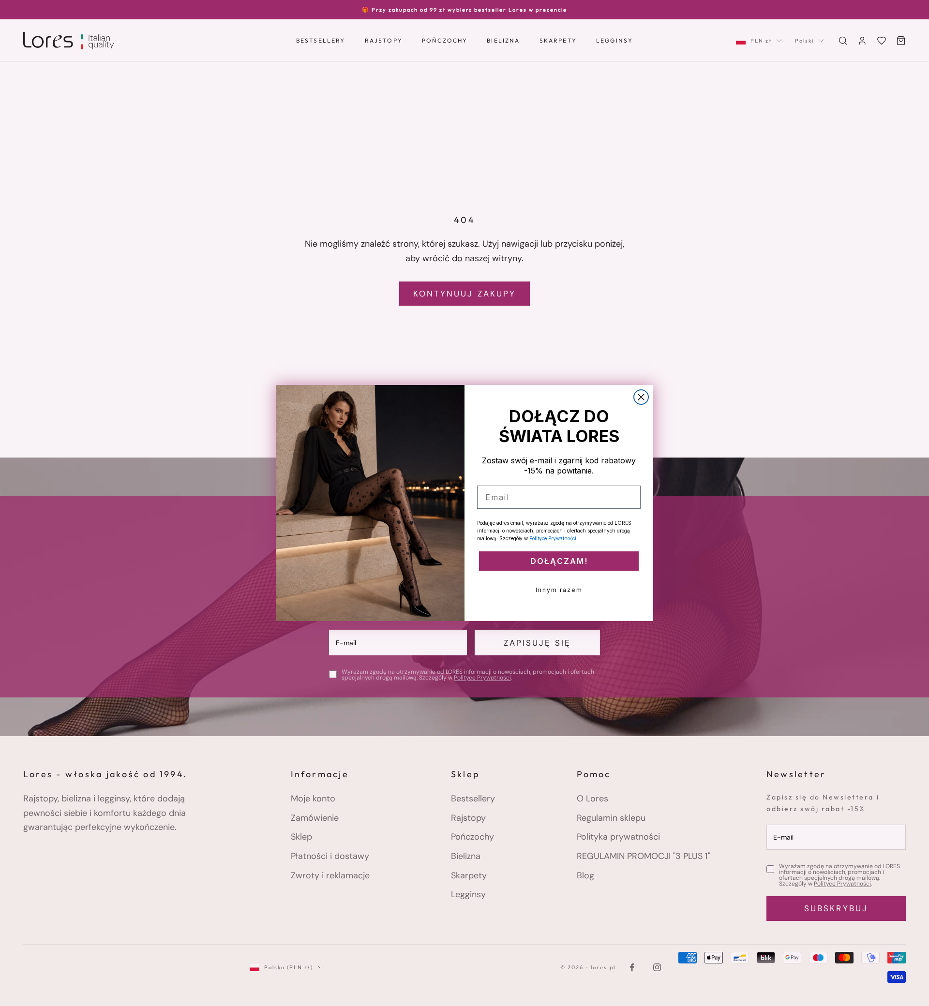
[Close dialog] (641, 397)
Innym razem (559, 589)
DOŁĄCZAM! (559, 561)
